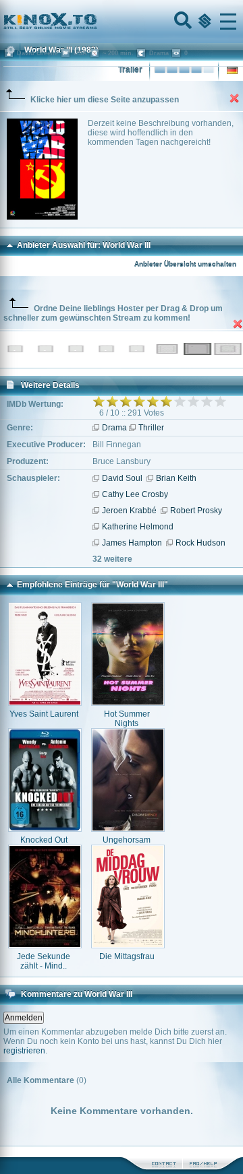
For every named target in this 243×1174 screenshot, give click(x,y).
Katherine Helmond (137, 526)
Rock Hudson (200, 543)
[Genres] (203, 21)
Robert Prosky (196, 510)
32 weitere (112, 559)
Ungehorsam (127, 840)
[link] (121, 21)
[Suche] (181, 21)
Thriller (151, 427)
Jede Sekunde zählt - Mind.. (43, 961)
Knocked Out (44, 840)
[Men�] (228, 21)
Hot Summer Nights (127, 718)
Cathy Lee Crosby (135, 494)
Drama (114, 427)
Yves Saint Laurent (43, 714)
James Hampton (132, 543)
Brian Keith (176, 478)
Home (96, 21)
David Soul (122, 478)
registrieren (24, 1050)
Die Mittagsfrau (127, 956)
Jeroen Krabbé (129, 510)
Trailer (130, 70)
